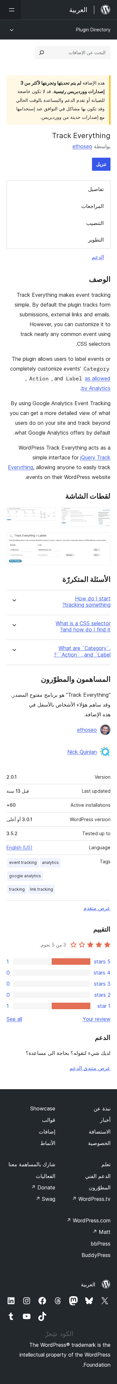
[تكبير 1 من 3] (101, 516)
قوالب (48, 1120)
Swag (45, 1199)
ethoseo (82, 146)
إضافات (47, 1131)
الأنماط (47, 1143)
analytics (50, 862)
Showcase (42, 1108)
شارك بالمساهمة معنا (31, 1164)
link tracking (41, 889)
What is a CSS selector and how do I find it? (83, 626)
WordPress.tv (91, 1199)
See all (14, 1019)
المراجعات (92, 206)
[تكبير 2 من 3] (47, 516)
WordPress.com (88, 1220)
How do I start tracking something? (86, 602)
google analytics (25, 875)
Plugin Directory (93, 29)
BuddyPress (96, 1255)
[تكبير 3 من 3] (101, 541)
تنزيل (101, 164)
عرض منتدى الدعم (90, 1068)
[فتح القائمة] (10, 10)
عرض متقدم (97, 908)
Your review (96, 1019)
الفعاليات (45, 1176)
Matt (101, 1232)
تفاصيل (96, 189)
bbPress (100, 1243)
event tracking (23, 862)
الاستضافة (99, 1131)
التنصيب (95, 223)
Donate (43, 1187)
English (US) (19, 847)
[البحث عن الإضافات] (41, 52)
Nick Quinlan (82, 752)
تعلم (105, 1164)
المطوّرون (99, 1187)
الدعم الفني (97, 1176)
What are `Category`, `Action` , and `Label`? (82, 651)
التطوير (96, 239)
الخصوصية (99, 1143)
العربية (88, 1284)
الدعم (98, 257)
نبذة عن (102, 1108)
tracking (17, 889)
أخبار (105, 1120)
